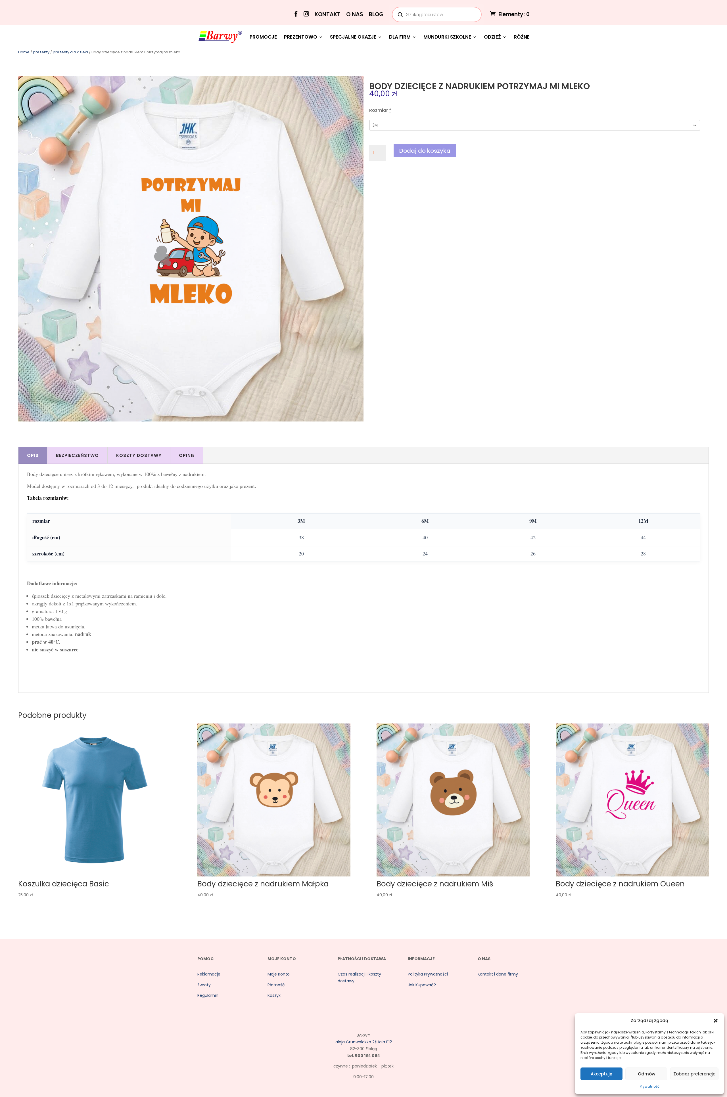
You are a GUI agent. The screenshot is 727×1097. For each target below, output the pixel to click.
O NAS (354, 15)
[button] (715, 1020)
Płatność (276, 985)
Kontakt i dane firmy (498, 974)
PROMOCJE (263, 37)
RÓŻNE (522, 37)
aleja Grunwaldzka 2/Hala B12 (363, 1042)
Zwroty (204, 985)
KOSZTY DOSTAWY (139, 455)
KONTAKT (327, 15)
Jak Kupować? (422, 985)
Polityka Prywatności (428, 974)
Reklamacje (208, 974)
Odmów (646, 1074)
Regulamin (207, 995)
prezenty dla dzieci (70, 52)
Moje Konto (279, 974)
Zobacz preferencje (694, 1074)
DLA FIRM (400, 37)
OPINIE (187, 455)
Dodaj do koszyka (424, 151)
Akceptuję (601, 1074)
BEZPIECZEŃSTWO (77, 455)
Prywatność (649, 1086)
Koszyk (274, 995)
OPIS (33, 455)
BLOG (376, 15)
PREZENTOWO (300, 37)
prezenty (41, 52)
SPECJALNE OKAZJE (353, 37)
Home (24, 52)
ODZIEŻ (492, 37)
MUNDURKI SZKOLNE (447, 37)
